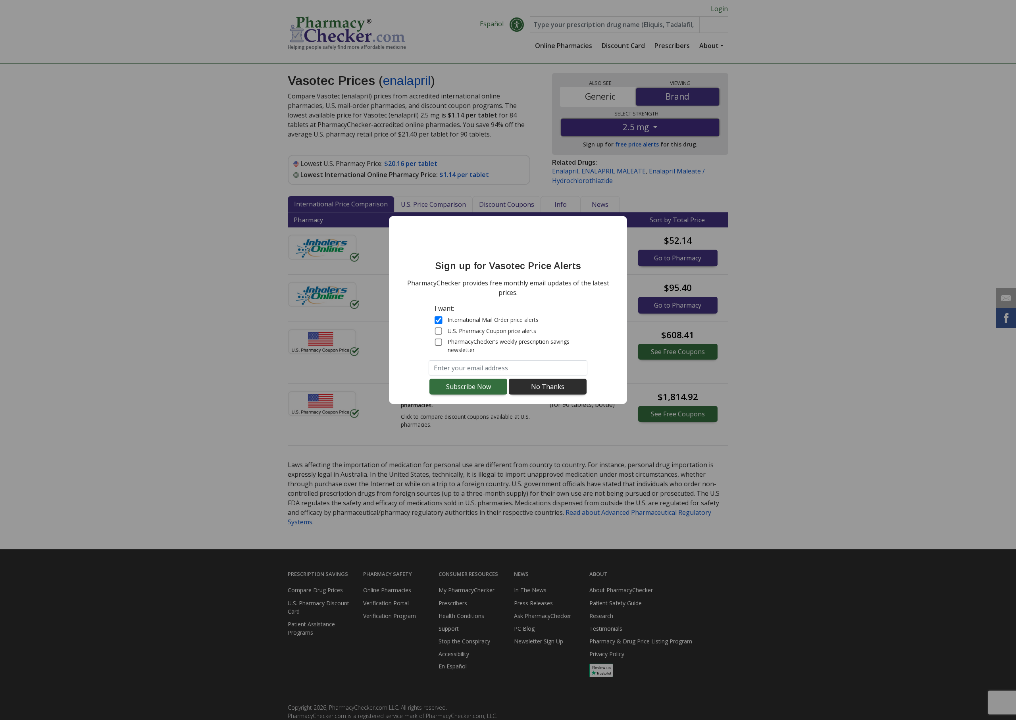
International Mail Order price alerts (493, 319)
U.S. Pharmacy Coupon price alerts (492, 331)
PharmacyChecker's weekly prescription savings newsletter (509, 346)
